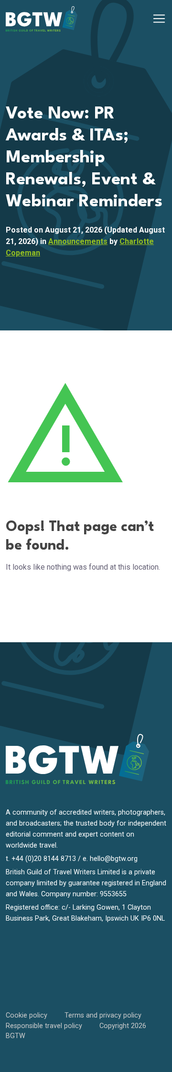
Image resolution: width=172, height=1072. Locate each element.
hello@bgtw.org (114, 859)
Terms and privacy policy (102, 1015)
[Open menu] (159, 18)
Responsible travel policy (44, 1026)
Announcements (78, 241)
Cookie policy (26, 1015)
